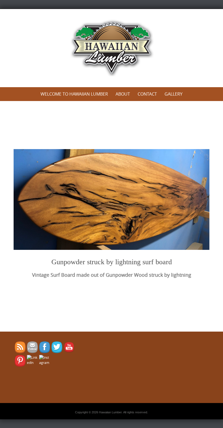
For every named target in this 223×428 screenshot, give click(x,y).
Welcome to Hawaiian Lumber (74, 94)
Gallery (173, 94)
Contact (147, 94)
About (123, 94)
